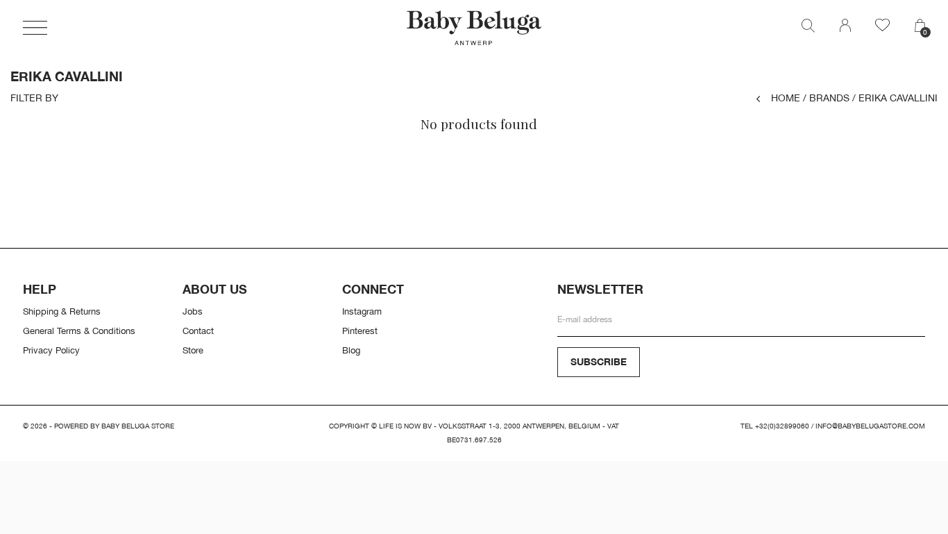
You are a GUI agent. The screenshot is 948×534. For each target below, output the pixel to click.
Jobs (193, 311)
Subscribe (598, 361)
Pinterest (360, 330)
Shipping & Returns (62, 311)
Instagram (362, 311)
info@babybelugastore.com (870, 426)
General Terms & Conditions (79, 330)
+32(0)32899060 (782, 426)
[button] (35, 28)
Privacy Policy (51, 350)
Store (193, 350)
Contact (198, 330)
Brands (826, 97)
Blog (351, 350)
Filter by (34, 98)
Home (785, 97)
